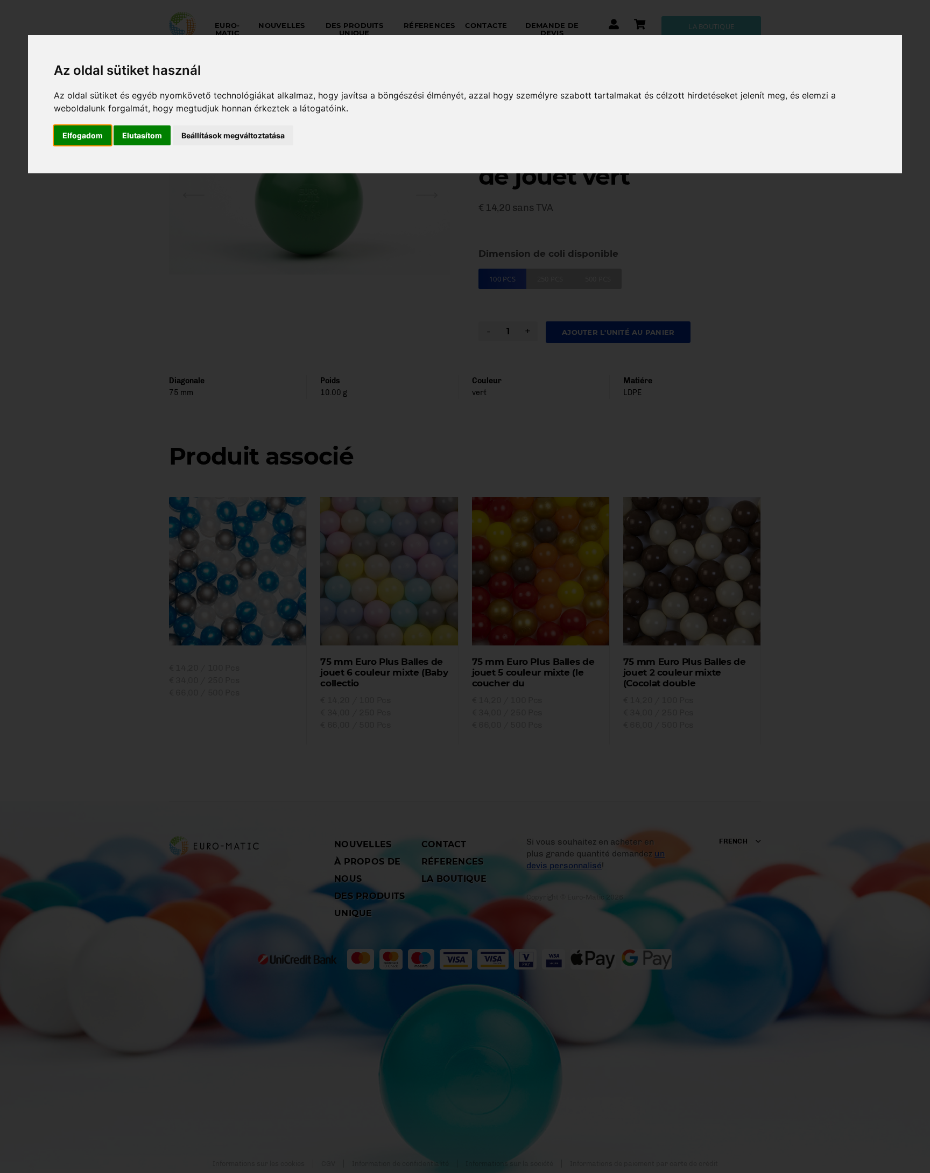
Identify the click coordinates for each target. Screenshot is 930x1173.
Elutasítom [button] (142, 135)
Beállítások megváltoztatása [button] (233, 135)
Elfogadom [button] (82, 135)
